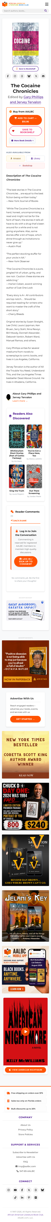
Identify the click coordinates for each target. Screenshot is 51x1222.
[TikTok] (15, 1197)
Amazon (17, 158)
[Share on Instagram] (15, 76)
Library (37, 158)
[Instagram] (8, 1190)
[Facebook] (22, 1190)
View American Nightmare (27, 1070)
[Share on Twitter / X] (36, 76)
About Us (25, 1125)
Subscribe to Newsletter (25, 1152)
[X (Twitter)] (29, 1190)
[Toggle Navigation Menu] (46, 4)
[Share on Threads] (22, 76)
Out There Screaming (34, 492)
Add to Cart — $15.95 (27, 120)
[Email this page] (43, 76)
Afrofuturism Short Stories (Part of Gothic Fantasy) (16, 454)
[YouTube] (15, 1190)
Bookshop (27, 165)
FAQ (25, 1161)
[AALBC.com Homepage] (15, 4)
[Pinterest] (29, 1197)
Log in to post (19, 520)
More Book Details (23, 141)
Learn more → (20, 401)
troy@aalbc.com (27, 1166)
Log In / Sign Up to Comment (26, 561)
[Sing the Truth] (17, 477)
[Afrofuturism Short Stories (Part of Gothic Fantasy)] (17, 437)
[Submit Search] (45, 10)
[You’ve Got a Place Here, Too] (34, 437)
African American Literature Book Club (25, 1215)
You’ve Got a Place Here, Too (34, 453)
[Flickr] (35, 1197)
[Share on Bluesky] (29, 76)
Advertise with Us (25, 1157)
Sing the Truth (16, 491)
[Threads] (35, 1190)
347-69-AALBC (27, 1171)
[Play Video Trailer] (25, 1031)
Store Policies (25, 1134)
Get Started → (25, 719)
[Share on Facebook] (8, 76)
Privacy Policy (25, 1129)
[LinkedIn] (22, 1197)
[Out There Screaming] (34, 477)
